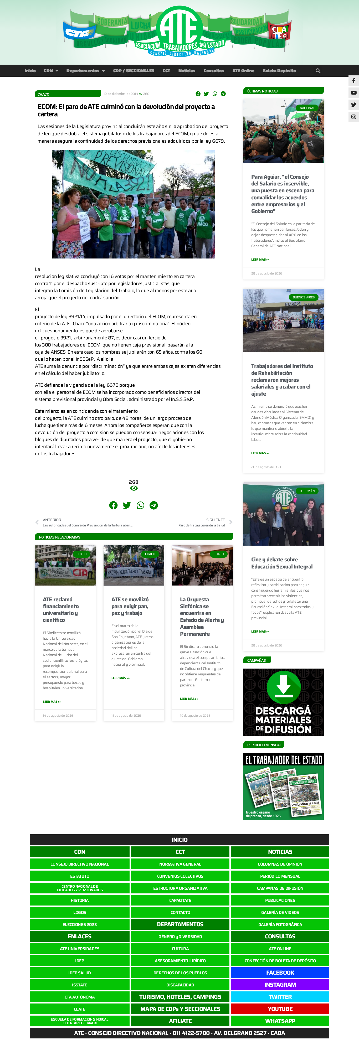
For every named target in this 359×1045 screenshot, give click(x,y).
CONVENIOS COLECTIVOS (180, 876)
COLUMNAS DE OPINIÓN (280, 864)
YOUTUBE (280, 1008)
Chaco (43, 94)
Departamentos (82, 70)
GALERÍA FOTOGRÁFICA (280, 924)
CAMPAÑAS (256, 660)
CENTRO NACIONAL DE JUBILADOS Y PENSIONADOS (80, 888)
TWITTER (280, 996)
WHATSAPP (280, 1021)
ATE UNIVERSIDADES (79, 948)
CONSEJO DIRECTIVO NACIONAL (79, 864)
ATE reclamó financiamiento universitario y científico (61, 609)
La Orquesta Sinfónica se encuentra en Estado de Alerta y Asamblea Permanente (202, 616)
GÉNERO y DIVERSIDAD (180, 936)
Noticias (186, 70)
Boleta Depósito (279, 70)
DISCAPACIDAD (180, 985)
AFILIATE (180, 1021)
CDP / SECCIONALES (133, 70)
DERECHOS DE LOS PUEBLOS (180, 973)
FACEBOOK (280, 972)
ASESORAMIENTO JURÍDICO (180, 961)
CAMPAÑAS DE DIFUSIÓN (280, 888)
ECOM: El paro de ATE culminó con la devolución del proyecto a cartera (126, 110)
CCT (166, 70)
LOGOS (79, 912)
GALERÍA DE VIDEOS (280, 912)
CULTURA (180, 948)
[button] (318, 70)
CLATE (79, 1009)
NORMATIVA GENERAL (180, 864)
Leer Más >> (52, 701)
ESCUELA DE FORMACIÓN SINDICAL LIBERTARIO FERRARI (79, 1021)
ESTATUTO (79, 876)
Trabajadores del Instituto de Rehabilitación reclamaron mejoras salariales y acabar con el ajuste (282, 380)
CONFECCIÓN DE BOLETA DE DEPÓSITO (280, 961)
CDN (48, 70)
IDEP (79, 961)
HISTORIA (80, 900)
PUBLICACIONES (280, 900)
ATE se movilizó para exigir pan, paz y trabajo (129, 606)
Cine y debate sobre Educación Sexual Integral (281, 563)
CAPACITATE (180, 900)
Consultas (214, 70)
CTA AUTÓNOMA (80, 997)
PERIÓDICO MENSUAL (280, 876)
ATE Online (243, 70)
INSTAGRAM (280, 984)
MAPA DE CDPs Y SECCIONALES (180, 1008)
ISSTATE (79, 985)
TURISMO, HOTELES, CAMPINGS (180, 996)
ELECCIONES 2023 (80, 924)
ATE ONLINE (280, 948)
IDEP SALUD (79, 973)
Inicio (30, 70)
